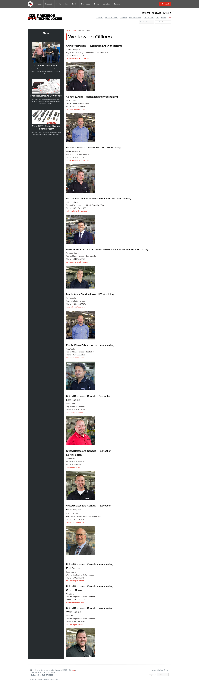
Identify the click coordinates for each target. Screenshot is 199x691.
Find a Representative (111, 17)
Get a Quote (99, 17)
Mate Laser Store (149, 17)
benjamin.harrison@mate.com (77, 262)
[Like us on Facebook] (35, 684)
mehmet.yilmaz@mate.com (76, 211)
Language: (152, 675)
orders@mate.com (73, 467)
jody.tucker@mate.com (74, 412)
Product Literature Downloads (45, 95)
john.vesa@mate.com (74, 624)
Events (96, 4)
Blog (157, 17)
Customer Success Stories (67, 4)
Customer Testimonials (46, 65)
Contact (165, 4)
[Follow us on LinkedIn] (39, 684)
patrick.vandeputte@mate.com (77, 58)
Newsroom (123, 17)
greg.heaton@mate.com (75, 581)
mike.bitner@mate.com (75, 603)
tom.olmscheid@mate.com (76, 522)
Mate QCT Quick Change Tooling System (46, 127)
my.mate (163, 17)
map (73, 670)
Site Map (160, 670)
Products (49, 4)
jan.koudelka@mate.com (75, 109)
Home (68, 31)
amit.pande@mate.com (75, 358)
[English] (170, 17)
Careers (117, 4)
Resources (85, 4)
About (39, 4)
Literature (106, 4)
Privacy (166, 670)
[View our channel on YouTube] (31, 684)
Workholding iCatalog (135, 17)
